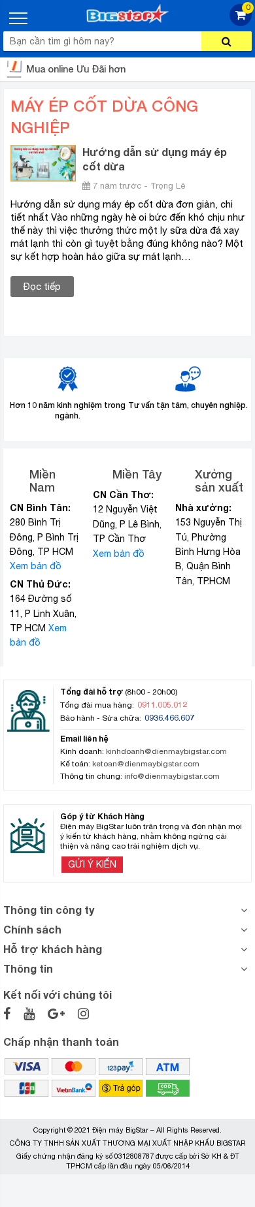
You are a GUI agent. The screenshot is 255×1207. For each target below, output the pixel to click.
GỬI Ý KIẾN (92, 864)
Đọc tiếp (42, 286)
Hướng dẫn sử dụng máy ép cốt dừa (154, 159)
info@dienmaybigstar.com (172, 776)
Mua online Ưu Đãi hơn (76, 68)
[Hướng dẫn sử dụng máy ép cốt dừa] (43, 162)
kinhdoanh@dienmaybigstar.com (166, 751)
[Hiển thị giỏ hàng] (241, 22)
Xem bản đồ (35, 566)
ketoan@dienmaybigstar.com (145, 763)
